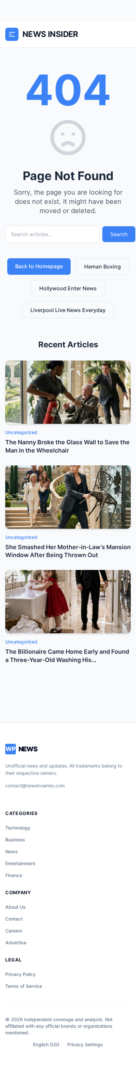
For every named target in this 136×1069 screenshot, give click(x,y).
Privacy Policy (20, 974)
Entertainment (20, 863)
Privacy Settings (85, 1044)
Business (15, 839)
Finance (13, 875)
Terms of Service (23, 986)
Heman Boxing (102, 266)
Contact (13, 919)
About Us (15, 907)
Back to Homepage (39, 266)
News (11, 851)
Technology (17, 828)
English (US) (46, 1044)
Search (118, 234)
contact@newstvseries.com (35, 785)
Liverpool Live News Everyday (68, 310)
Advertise (15, 942)
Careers (13, 930)
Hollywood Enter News (68, 288)
